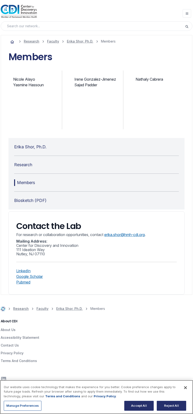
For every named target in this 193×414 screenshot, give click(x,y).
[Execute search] (188, 26)
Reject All (171, 405)
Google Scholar (29, 276)
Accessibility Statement (20, 337)
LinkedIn (23, 270)
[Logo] (19, 11)
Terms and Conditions (62, 396)
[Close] (185, 387)
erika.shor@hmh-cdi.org (124, 234)
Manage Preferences (22, 405)
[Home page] (12, 41)
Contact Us (10, 345)
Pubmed (23, 282)
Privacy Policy (12, 353)
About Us (8, 330)
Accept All (139, 405)
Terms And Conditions (19, 361)
